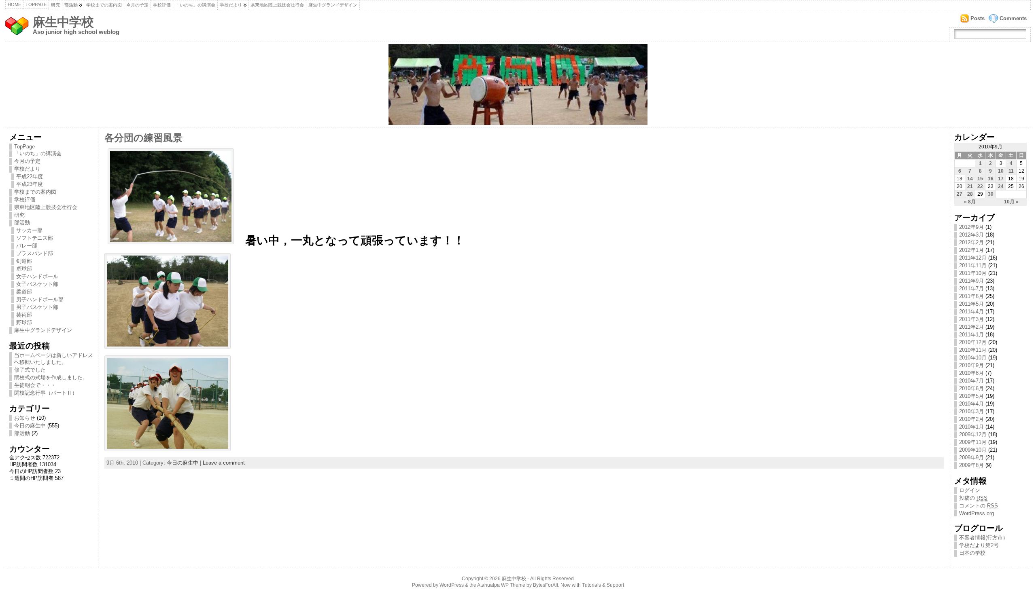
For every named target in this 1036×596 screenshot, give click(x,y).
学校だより (231, 4)
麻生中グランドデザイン (332, 4)
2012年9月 (971, 227)
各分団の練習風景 (143, 138)
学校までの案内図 (104, 4)
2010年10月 (973, 358)
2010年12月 (973, 342)
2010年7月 (971, 381)
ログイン (969, 490)
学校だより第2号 (979, 545)
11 (1011, 171)
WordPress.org (976, 513)
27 (959, 194)
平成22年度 (29, 176)
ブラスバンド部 (34, 253)
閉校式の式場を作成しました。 (51, 377)
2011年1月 (971, 335)
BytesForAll (545, 585)
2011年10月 (973, 273)
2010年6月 (971, 388)
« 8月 (970, 201)
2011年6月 (971, 296)
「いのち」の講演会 (195, 4)
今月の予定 (137, 4)
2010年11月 (973, 350)
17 (1001, 178)
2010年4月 (971, 404)
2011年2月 (971, 327)
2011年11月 (973, 265)
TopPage (36, 4)
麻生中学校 (63, 22)
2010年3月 (971, 411)
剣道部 (24, 261)
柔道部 (24, 292)
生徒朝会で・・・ (35, 385)
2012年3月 (971, 235)
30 (991, 194)
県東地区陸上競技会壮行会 (277, 4)
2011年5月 (971, 304)
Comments (1013, 18)
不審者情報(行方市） (983, 538)
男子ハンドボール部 (40, 299)
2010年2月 (971, 419)
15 (980, 178)
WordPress (451, 585)
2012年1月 (971, 250)
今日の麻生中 (30, 426)
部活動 (71, 4)
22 (980, 186)
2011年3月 (971, 319)
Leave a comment (224, 463)
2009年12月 (973, 434)
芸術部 (24, 315)
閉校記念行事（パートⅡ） (45, 393)
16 (991, 178)
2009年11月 (973, 442)
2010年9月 (971, 365)
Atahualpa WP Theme (501, 585)
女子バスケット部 (37, 284)
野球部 (24, 322)
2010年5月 (971, 396)
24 (1001, 186)
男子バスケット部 (37, 307)
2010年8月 (971, 373)
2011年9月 (971, 281)
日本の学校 (972, 553)
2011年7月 (971, 288)
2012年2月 (971, 242)
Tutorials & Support (603, 585)
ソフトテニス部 (34, 238)
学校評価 (162, 4)
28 (970, 194)
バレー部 (26, 246)
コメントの (978, 506)
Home (14, 4)
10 (1001, 171)
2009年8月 (971, 465)
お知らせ (24, 418)
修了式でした (30, 370)
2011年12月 (973, 258)
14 (970, 178)
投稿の (973, 498)
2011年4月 (971, 312)
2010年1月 (971, 427)
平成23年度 (29, 184)
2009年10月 (973, 450)
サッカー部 (29, 230)
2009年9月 (971, 457)
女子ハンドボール (37, 276)
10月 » (1011, 201)
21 (970, 186)
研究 (55, 4)
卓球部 (24, 269)
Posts (977, 18)
